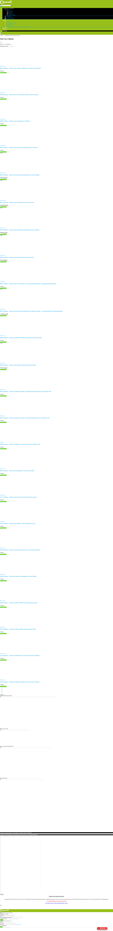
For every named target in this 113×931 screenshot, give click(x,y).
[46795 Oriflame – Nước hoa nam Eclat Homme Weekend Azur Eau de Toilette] (9, 225)
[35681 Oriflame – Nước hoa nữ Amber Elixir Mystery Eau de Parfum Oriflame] (9, 545)
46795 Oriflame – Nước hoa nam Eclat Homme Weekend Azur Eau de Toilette (19, 230)
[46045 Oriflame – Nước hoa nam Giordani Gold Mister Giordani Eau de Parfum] (9, 64)
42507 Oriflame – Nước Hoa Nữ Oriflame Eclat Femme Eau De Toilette (18, 365)
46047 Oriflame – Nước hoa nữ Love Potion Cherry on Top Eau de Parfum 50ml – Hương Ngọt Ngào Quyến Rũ (28, 283)
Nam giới (1, 442)
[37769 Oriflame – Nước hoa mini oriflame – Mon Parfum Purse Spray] (9, 519)
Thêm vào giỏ (4, 72)
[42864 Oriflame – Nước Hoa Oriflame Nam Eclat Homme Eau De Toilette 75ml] (9, 440)
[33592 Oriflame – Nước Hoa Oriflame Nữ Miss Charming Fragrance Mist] (9, 598)
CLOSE (1, 894)
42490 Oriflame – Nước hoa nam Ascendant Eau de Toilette (15, 121)
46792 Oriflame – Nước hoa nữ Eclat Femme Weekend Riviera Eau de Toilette (19, 175)
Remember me (4, 925)
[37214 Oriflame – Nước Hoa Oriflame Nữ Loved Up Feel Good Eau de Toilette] (9, 651)
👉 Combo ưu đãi (8, 22)
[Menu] (0, 33)
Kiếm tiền (4, 19)
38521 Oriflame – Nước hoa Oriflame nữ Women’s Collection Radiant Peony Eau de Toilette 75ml (24, 418)
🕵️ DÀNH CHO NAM (9, 17)
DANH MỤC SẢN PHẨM (8, 8)
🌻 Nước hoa (9, 10)
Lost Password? (18, 924)
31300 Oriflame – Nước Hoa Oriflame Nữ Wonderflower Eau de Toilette (18, 576)
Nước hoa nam (3, 66)
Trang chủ (1, 35)
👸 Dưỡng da (9, 12)
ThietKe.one (29, 832)
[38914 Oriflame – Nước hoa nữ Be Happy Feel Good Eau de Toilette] (9, 466)
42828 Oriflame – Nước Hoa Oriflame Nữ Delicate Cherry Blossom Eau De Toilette (21, 337)
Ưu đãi (4, 20)
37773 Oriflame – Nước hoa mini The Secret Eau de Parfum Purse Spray (18, 497)
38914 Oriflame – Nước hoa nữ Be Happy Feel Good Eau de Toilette (17, 470)
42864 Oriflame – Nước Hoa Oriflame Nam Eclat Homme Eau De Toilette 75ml (20, 444)
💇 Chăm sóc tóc (10, 14)
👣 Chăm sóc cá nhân (11, 15)
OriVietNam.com (3, 832)
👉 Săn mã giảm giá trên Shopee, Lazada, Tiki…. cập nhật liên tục (17, 26)
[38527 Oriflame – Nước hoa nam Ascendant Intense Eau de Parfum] (9, 198)
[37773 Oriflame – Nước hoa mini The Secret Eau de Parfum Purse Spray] (9, 493)
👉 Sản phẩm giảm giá (9, 24)
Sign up (1, 919)
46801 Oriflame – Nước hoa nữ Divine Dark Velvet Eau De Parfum (17, 257)
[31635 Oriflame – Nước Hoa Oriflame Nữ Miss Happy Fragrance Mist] (9, 625)
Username (2, 914)
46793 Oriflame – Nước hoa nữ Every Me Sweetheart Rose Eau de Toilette (18, 147)
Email (1, 916)
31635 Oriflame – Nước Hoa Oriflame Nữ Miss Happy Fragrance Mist (18, 629)
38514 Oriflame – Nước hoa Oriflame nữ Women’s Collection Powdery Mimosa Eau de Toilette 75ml (25, 391)
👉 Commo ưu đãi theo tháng (10, 23)
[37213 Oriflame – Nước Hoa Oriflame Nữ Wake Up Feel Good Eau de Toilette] (9, 677)
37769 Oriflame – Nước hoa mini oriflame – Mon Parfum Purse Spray (17, 523)
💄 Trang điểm (10, 11)
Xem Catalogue (5, 27)
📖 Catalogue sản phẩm (9, 18)
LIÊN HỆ (5, 30)
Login (1, 926)
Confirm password (3, 918)
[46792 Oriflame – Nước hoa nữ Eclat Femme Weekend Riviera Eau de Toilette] (9, 170)
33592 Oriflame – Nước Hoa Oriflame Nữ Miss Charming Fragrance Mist (18, 602)
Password (5, 917)
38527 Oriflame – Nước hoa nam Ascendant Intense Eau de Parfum (17, 202)
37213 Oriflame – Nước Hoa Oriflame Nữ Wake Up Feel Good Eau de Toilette (19, 682)
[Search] (11, 5)
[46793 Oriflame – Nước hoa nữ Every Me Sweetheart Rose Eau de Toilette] (9, 143)
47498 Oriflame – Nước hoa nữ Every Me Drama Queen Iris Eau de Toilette (19, 94)
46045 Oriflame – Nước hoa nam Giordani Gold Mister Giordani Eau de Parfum (20, 68)
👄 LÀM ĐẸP (7, 9)
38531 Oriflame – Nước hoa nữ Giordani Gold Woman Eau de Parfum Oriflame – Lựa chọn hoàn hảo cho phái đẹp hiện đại (31, 311)
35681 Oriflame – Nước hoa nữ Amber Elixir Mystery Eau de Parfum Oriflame (20, 550)
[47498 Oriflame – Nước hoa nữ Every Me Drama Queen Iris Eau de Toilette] (9, 90)
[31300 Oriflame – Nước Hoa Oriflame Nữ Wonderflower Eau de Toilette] (9, 572)
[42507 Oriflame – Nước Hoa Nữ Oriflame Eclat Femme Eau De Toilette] (9, 361)
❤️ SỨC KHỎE (8, 16)
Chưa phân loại (3, 119)
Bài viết (3, 28)
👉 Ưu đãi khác (8, 25)
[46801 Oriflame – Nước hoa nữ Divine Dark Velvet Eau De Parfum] (9, 253)
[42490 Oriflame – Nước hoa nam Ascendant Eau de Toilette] (9, 117)
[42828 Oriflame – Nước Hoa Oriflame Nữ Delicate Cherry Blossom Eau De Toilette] (9, 333)
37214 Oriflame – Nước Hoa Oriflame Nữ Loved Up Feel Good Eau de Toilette (20, 655)
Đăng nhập (4, 29)
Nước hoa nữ (2, 92)
